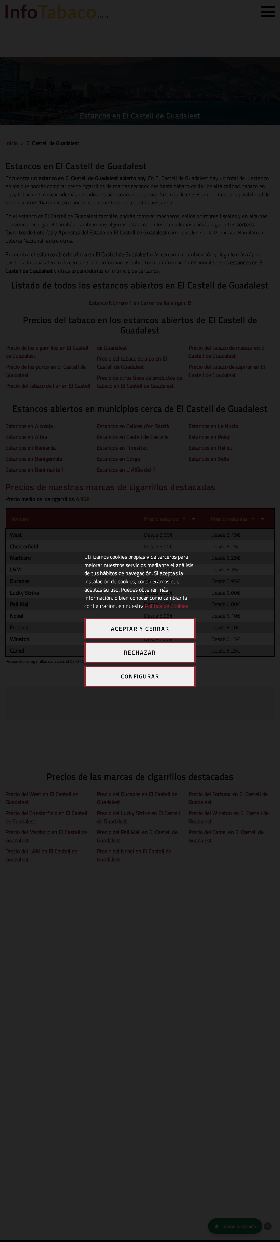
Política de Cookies (166, 606)
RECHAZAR (140, 652)
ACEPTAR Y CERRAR (140, 629)
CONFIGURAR (140, 676)
